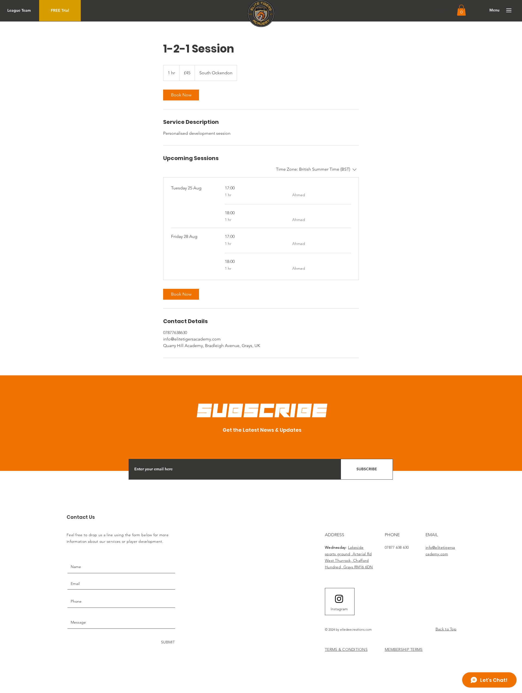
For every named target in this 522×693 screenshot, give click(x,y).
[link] (181, 95)
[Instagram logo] (339, 598)
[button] (461, 10)
